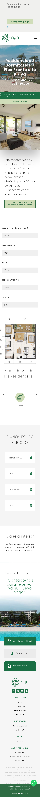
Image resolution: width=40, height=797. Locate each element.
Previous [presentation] (3, 395)
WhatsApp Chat (22, 641)
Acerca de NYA (20, 710)
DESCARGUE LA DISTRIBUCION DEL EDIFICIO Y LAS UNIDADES (20, 203)
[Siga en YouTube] (22, 691)
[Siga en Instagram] (18, 691)
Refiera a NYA (20, 761)
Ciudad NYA (20, 753)
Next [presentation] (36, 395)
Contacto (20, 714)
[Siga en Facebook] (13, 691)
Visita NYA (20, 730)
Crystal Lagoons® (20, 726)
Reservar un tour (20, 794)
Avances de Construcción (20, 757)
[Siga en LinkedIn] (26, 691)
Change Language (20, 21)
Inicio (20, 702)
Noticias (20, 741)
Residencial (20, 706)
